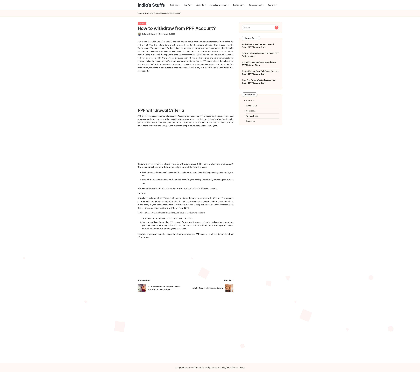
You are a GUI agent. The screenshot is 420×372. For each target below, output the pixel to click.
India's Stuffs (151, 5)
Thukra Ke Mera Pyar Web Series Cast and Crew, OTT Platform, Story (260, 72)
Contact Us (251, 111)
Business (142, 23)
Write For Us (251, 105)
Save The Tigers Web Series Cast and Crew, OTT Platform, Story (259, 81)
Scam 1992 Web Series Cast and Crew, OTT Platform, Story (259, 63)
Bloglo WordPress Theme (233, 367)
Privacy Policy (252, 116)
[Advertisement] (185, 89)
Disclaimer (251, 121)
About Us (250, 100)
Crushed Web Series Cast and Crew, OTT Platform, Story (260, 54)
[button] (276, 27)
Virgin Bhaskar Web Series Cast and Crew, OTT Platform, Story (258, 45)
